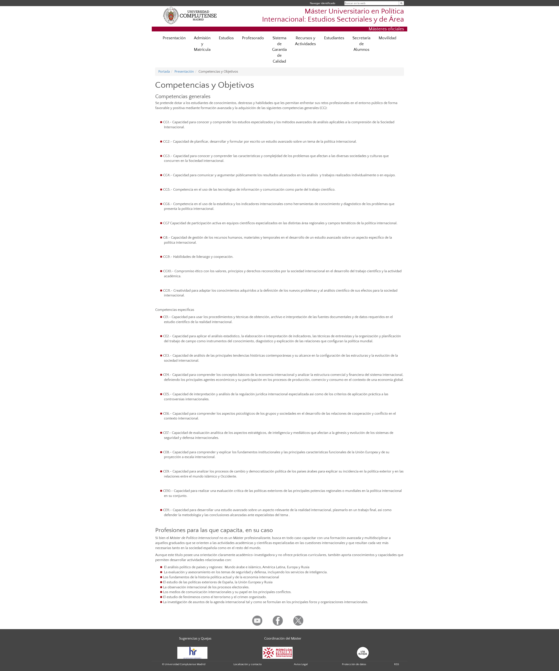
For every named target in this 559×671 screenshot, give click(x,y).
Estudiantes (334, 38)
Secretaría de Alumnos (361, 44)
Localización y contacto (247, 664)
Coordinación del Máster (282, 638)
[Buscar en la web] (401, 3)
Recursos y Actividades (305, 41)
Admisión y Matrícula (202, 44)
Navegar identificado (322, 3)
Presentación (174, 38)
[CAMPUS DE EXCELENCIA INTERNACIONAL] (277, 652)
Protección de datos (354, 664)
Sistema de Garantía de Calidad (279, 50)
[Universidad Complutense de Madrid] (190, 15)
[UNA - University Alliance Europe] (363, 652)
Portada (164, 72)
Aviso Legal (301, 664)
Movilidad (387, 38)
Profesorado (253, 38)
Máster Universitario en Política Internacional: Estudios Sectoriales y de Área (333, 15)
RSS (396, 664)
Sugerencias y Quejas (195, 638)
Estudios (226, 38)
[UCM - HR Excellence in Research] (192, 652)
